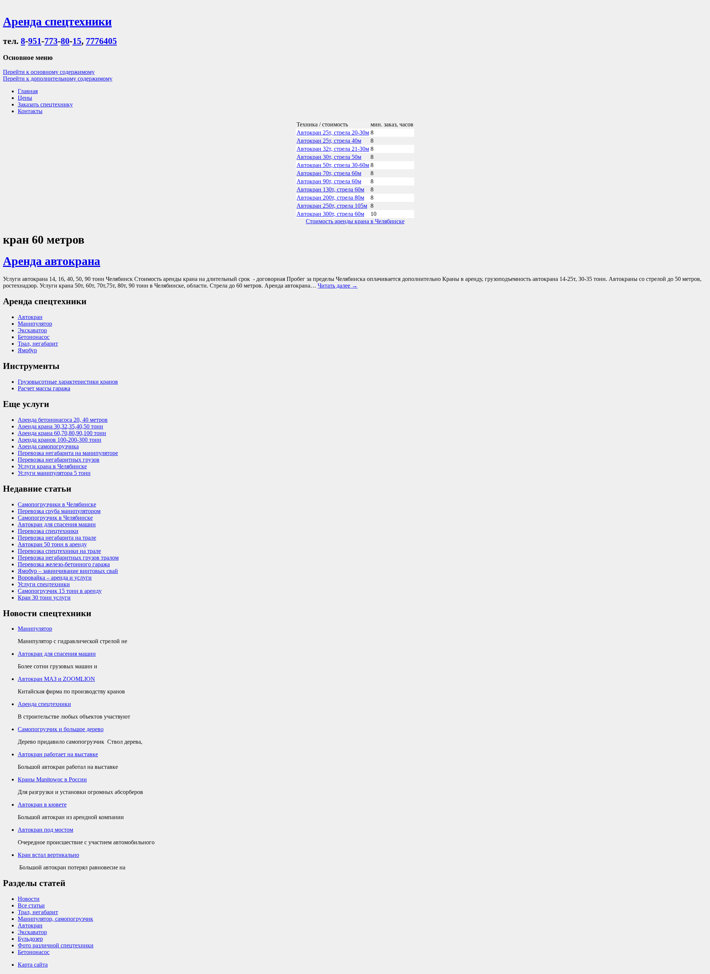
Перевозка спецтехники (48, 531)
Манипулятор (35, 323)
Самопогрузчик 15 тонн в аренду (60, 591)
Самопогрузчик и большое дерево (61, 729)
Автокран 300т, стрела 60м (330, 214)
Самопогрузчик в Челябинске (55, 518)
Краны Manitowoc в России (52, 779)
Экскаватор (32, 330)
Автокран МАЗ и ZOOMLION (56, 679)
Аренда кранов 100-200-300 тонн (59, 440)
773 (51, 41)
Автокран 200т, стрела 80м (330, 197)
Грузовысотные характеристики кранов (68, 382)
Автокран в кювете (42, 804)
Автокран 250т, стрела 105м (332, 206)
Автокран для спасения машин (57, 524)
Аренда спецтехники (44, 704)
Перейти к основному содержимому (49, 72)
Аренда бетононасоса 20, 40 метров (63, 420)
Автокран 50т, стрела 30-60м (333, 165)
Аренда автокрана (51, 261)
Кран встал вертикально (48, 855)
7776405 (101, 41)
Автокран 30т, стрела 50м (329, 157)
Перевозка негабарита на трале (57, 537)
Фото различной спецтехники (56, 945)
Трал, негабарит (38, 343)
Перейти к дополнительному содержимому (57, 78)
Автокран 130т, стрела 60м (330, 189)
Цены (25, 98)
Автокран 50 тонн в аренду (52, 544)
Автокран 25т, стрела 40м (329, 141)
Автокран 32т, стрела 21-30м (333, 149)
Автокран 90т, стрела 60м (329, 181)
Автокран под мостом (45, 830)
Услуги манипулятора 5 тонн (54, 473)
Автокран (30, 317)
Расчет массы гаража (44, 388)
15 (76, 41)
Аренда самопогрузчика (48, 446)
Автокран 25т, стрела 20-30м (333, 132)
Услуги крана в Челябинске (52, 466)
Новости (29, 899)
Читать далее (338, 285)
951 (34, 41)
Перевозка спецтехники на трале (59, 551)
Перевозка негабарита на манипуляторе (68, 453)
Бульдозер (30, 939)
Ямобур (27, 350)
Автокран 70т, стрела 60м (329, 173)
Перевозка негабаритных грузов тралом (68, 557)
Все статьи (31, 905)
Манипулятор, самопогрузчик (55, 919)
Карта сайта (33, 964)
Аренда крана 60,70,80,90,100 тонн (62, 433)
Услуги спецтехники (44, 584)
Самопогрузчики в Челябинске (57, 504)
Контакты (30, 111)
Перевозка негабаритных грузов (58, 460)
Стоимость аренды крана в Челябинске (355, 221)
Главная (28, 91)
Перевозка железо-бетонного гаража (64, 564)
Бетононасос (34, 337)
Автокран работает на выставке (58, 754)
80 (65, 41)
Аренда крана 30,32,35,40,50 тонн (60, 426)
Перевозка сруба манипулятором (59, 511)
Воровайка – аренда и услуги (55, 577)
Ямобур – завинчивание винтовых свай (68, 571)
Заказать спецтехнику (45, 104)
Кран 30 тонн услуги (44, 597)
